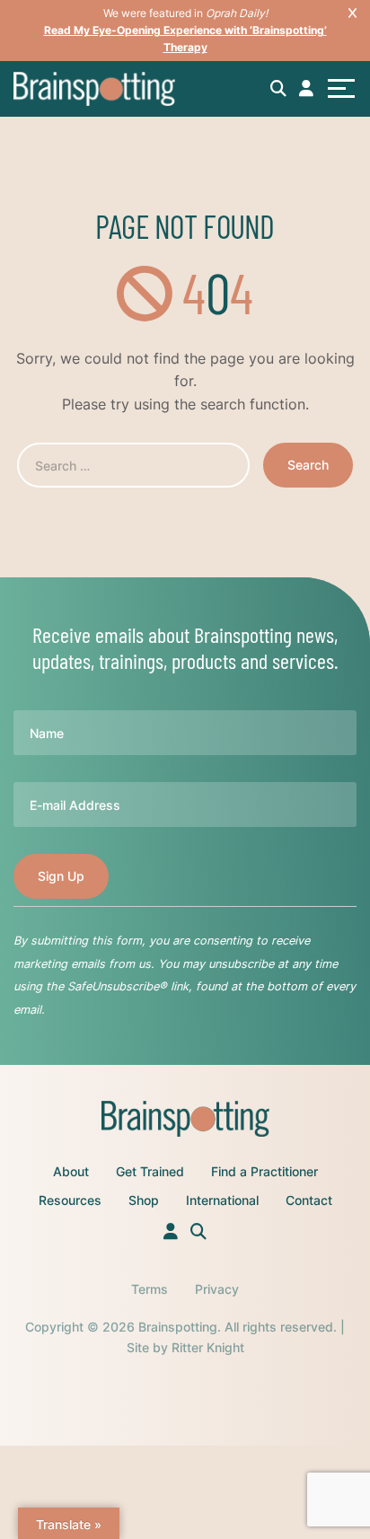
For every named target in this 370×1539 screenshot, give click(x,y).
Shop (143, 1200)
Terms (149, 1289)
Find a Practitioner (264, 1171)
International (222, 1200)
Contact (309, 1200)
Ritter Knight (208, 1347)
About (71, 1171)
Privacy (217, 1289)
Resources (70, 1200)
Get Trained (150, 1171)
